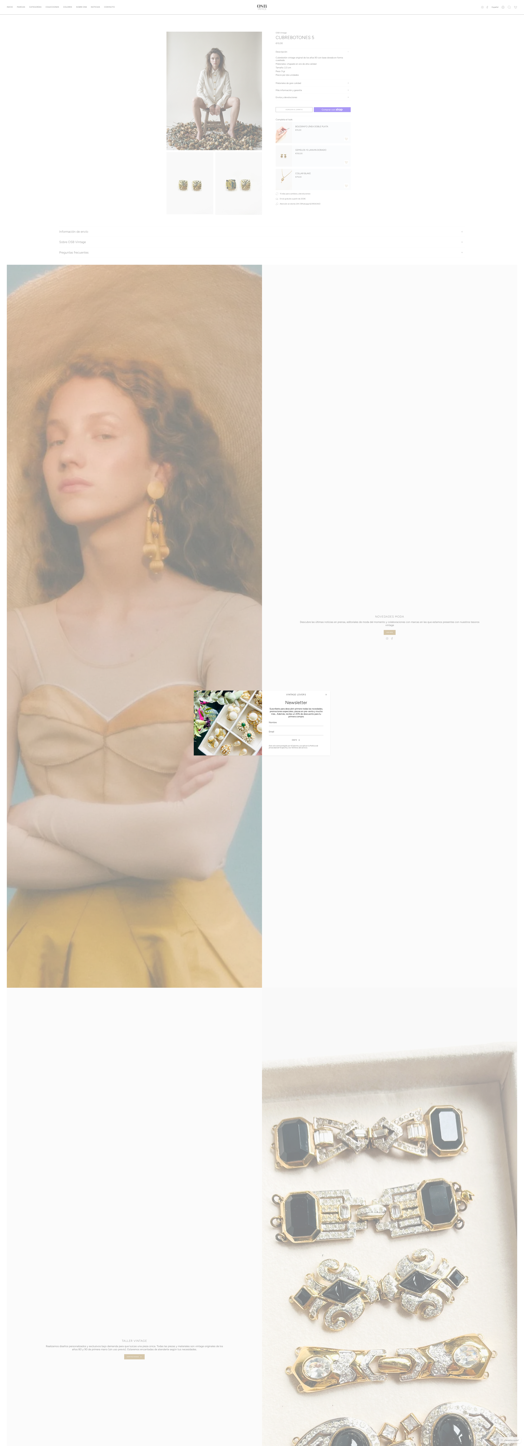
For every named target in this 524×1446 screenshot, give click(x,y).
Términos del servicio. (299, 748)
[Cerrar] (326, 694)
